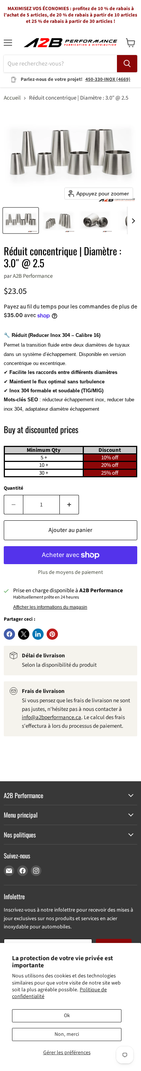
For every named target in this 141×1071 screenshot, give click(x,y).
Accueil (12, 98)
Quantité (13, 488)
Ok (67, 1015)
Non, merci (67, 1034)
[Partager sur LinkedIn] (38, 634)
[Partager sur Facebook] (9, 634)
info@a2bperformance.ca (51, 717)
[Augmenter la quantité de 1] (69, 504)
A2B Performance (33, 276)
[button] (20, 220)
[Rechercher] (127, 63)
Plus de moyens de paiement (70, 572)
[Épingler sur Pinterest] (52, 634)
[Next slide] (133, 220)
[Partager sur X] (23, 634)
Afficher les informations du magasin (50, 607)
